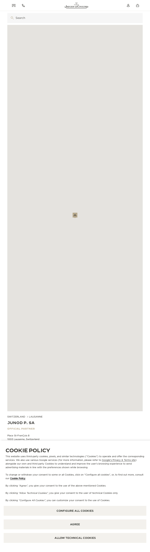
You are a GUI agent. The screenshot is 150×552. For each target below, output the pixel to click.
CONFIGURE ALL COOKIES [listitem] (75, 510)
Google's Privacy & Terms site (119, 460)
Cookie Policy (17, 478)
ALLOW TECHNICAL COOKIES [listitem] (75, 537)
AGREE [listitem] (75, 524)
